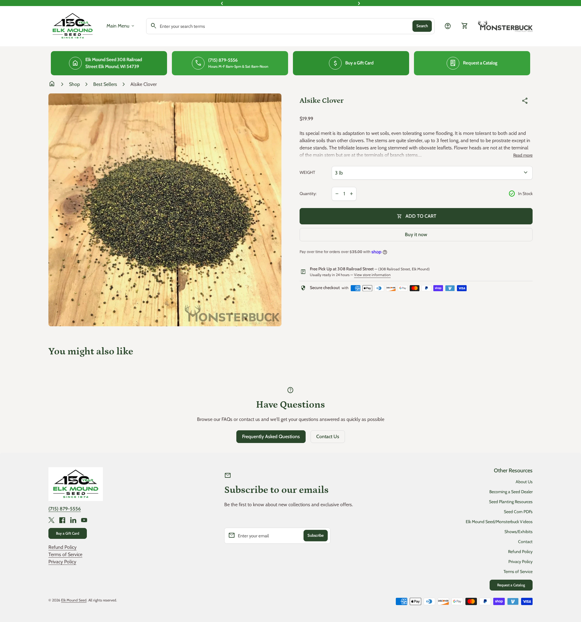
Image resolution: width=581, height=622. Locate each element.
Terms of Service (65, 554)
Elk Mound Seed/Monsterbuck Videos (499, 521)
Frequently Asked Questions (271, 436)
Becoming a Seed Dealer (511, 491)
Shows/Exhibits (518, 531)
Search (422, 26)
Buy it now (416, 234)
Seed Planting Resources (511, 501)
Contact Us (327, 436)
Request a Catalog (511, 585)
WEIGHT (307, 172)
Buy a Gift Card (67, 533)
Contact (525, 541)
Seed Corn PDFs (518, 511)
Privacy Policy (62, 562)
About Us (524, 481)
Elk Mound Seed (74, 600)
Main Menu (121, 26)
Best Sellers (105, 84)
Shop (74, 84)
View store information (372, 274)
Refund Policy (62, 547)
